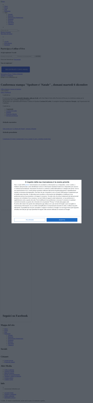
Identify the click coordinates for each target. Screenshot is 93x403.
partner (27, 184)
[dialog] (46, 201)
